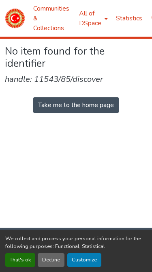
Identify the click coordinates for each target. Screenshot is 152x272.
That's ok (20, 259)
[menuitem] (92, 18)
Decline (51, 259)
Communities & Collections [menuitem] (51, 18)
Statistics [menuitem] (129, 18)
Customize (84, 259)
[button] (15, 18)
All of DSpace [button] (90, 18)
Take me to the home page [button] (76, 105)
